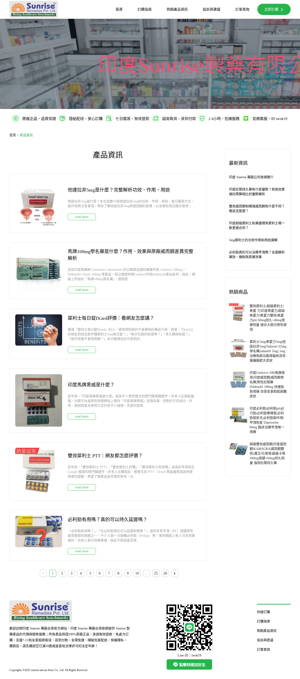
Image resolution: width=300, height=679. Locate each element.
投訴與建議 (211, 9)
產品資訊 (26, 135)
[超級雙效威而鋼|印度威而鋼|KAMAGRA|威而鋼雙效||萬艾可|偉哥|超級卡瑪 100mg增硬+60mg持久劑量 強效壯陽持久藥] (238, 453)
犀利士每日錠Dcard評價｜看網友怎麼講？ (111, 318)
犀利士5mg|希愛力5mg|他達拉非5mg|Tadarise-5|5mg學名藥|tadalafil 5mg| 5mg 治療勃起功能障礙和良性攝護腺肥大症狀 (268, 351)
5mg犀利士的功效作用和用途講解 (253, 240)
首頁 (119, 9)
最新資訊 (238, 163)
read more (82, 217)
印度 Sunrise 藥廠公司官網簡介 (251, 177)
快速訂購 (263, 612)
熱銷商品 (238, 292)
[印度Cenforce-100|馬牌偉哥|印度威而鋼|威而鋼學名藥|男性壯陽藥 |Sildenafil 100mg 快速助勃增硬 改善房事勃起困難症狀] (238, 384)
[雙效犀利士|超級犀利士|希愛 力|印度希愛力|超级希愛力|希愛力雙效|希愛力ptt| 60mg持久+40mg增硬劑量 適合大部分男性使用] (238, 317)
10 (137, 573)
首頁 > (14, 135)
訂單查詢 (242, 9)
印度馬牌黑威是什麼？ (91, 384)
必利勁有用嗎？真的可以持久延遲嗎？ (107, 519)
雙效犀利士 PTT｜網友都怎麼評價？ (105, 455)
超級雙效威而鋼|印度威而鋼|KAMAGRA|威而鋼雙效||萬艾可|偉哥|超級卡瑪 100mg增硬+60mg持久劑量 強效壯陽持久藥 (268, 453)
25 (156, 573)
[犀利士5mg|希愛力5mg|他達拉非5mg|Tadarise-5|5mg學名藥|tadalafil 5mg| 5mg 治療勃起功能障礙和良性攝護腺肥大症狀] (238, 351)
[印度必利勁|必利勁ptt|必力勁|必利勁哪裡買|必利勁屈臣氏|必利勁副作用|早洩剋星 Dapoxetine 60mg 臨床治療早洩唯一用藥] (238, 420)
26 (165, 573)
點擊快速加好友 (189, 664)
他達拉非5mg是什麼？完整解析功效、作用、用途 (119, 190)
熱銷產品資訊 (177, 9)
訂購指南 (145, 9)
